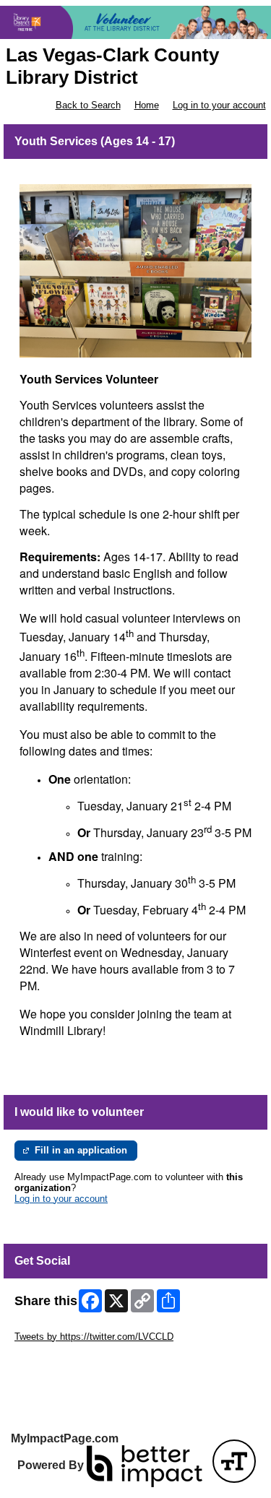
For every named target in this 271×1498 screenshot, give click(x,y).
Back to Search (88, 105)
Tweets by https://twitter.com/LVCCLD (93, 1336)
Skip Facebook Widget (61, 1358)
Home (146, 105)
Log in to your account (219, 105)
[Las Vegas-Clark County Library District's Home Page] (135, 22)
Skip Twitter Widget (54, 1325)
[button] (234, 1461)
